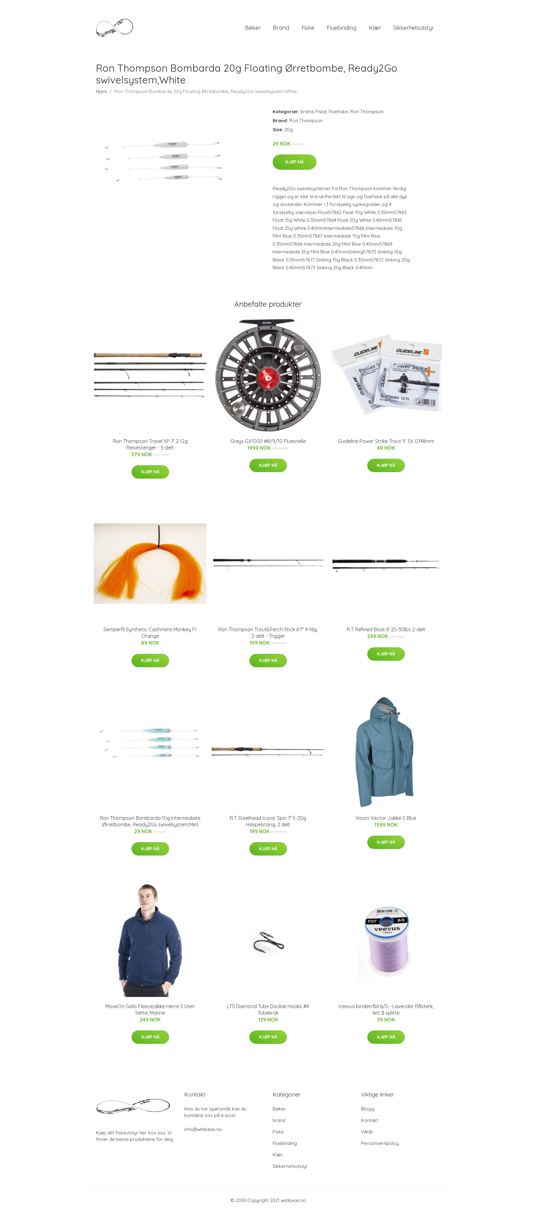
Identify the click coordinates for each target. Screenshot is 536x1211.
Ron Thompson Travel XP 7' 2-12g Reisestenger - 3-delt (150, 444)
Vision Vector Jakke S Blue (385, 818)
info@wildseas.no (203, 1129)
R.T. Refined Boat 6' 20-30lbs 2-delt (386, 629)
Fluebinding (341, 27)
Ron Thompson (366, 111)
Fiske (308, 27)
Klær (375, 27)
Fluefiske (338, 111)
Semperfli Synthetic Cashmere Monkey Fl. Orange (150, 632)
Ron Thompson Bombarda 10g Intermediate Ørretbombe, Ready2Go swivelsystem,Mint (150, 821)
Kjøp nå (294, 162)
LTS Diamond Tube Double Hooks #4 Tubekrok (268, 1009)
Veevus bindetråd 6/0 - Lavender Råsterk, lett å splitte (386, 1009)
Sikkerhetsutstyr (413, 27)
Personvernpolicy (380, 1143)
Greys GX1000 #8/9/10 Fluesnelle (268, 441)
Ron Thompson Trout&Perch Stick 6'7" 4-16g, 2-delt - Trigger (268, 632)
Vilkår (367, 1132)
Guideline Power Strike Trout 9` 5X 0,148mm (386, 441)
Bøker (253, 27)
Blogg (367, 1109)
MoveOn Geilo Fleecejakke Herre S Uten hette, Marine (150, 1009)
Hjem (101, 91)
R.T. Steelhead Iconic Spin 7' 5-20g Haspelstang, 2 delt (268, 821)
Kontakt (369, 1120)
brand (281, 27)
